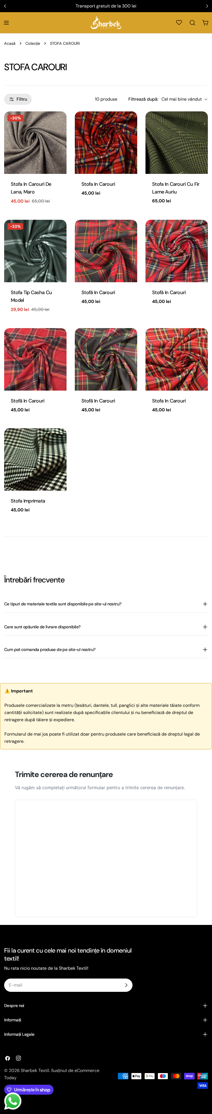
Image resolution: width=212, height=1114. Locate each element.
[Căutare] (192, 22)
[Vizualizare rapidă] (58, 123)
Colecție (32, 43)
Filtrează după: (143, 99)
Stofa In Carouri (98, 184)
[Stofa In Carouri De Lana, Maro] (35, 142)
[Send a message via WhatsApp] (13, 1101)
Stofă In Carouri (98, 292)
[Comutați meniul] (6, 22)
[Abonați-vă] (126, 985)
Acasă (9, 43)
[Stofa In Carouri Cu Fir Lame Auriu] (176, 142)
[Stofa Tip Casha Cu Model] (35, 251)
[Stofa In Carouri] (106, 142)
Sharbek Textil (35, 1070)
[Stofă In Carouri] (106, 251)
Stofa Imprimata (28, 501)
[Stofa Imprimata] (35, 459)
